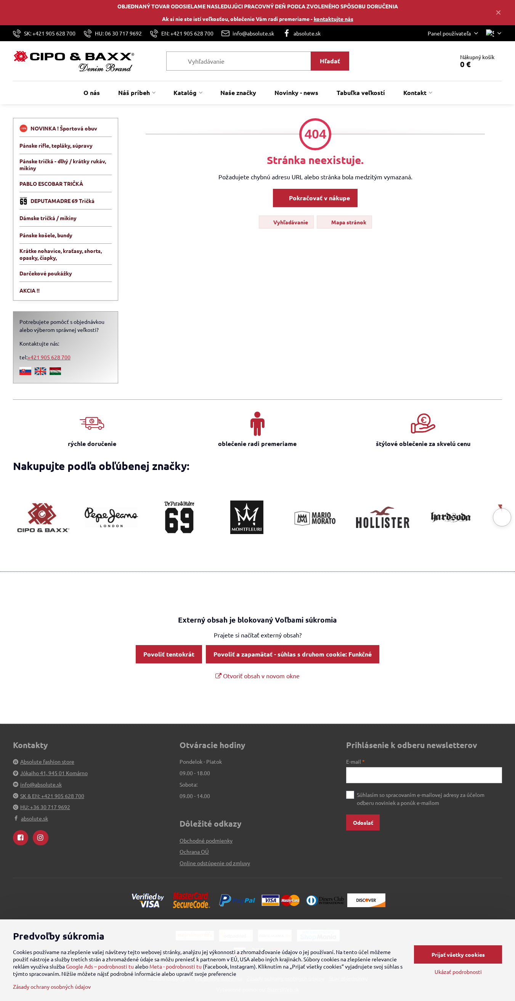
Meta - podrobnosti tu (175, 966)
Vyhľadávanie (290, 222)
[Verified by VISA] (147, 899)
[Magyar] (55, 372)
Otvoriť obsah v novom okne (260, 675)
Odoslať (363, 822)
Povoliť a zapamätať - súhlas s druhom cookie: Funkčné (292, 654)
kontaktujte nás (333, 18)
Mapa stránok (348, 222)
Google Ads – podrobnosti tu (100, 966)
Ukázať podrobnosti (458, 971)
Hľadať (330, 61)
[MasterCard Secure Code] (191, 899)
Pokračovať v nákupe (318, 198)
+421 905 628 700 (49, 357)
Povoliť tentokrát (168, 654)
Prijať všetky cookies (458, 954)
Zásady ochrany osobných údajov (52, 986)
